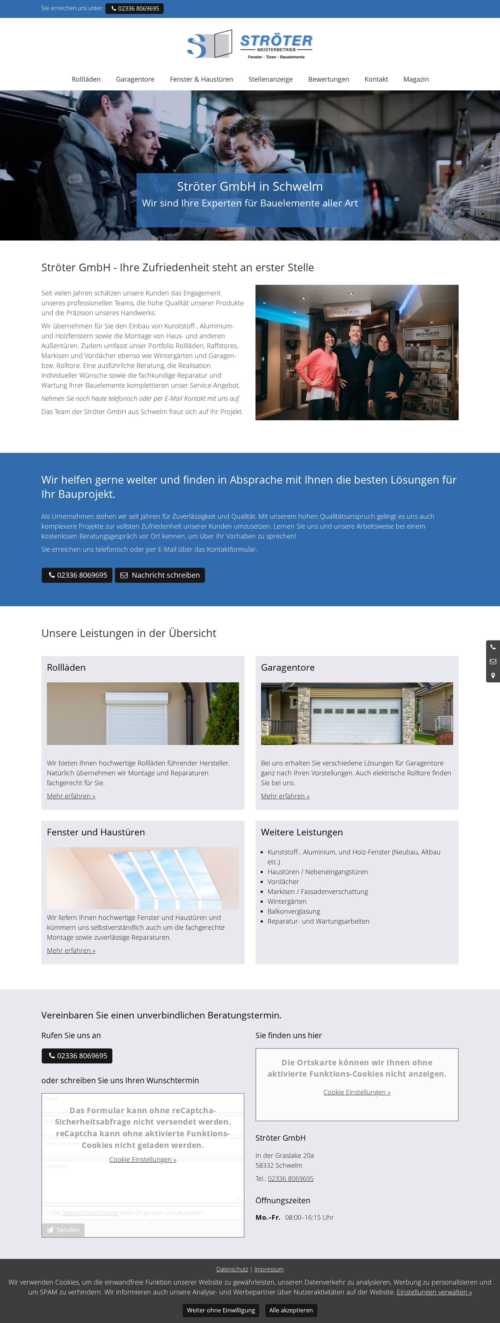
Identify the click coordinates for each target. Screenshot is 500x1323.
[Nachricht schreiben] (493, 661)
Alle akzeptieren (291, 1310)
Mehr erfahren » (71, 795)
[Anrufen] (493, 647)
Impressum (269, 1269)
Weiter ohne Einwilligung (221, 1310)
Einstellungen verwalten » (434, 1291)
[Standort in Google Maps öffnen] (493, 675)
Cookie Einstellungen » (142, 1159)
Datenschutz (232, 1269)
